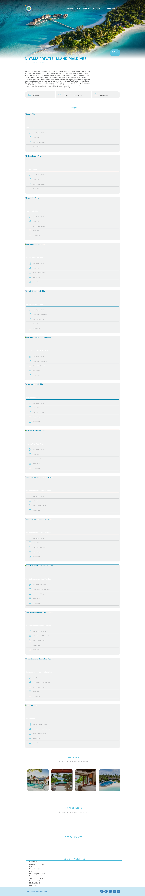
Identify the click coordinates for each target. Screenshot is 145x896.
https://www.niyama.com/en (34, 63)
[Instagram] (106, 891)
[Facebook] (110, 891)
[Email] (102, 891)
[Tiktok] (118, 891)
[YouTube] (114, 891)
